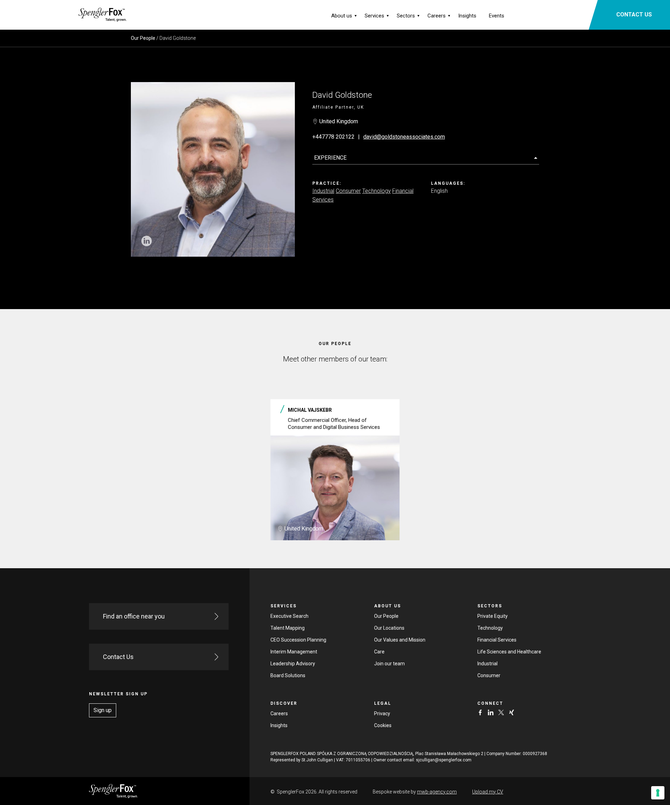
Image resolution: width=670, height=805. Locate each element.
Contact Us (118, 656)
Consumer (348, 191)
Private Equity (492, 616)
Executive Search (289, 616)
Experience (330, 157)
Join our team (389, 663)
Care (379, 651)
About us (341, 16)
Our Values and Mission (399, 640)
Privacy (382, 713)
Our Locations (389, 628)
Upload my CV (487, 792)
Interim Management (293, 651)
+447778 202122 (333, 136)
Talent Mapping (287, 628)
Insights (467, 16)
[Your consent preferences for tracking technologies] (657, 792)
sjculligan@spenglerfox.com (443, 760)
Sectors (406, 16)
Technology (376, 191)
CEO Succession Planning (298, 640)
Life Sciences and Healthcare (509, 651)
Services (374, 16)
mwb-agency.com (437, 792)
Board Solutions (287, 675)
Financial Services (496, 640)
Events (496, 16)
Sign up (103, 710)
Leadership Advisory (292, 663)
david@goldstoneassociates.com (404, 136)
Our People (143, 38)
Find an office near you (134, 616)
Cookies (383, 725)
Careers (436, 16)
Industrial (323, 191)
